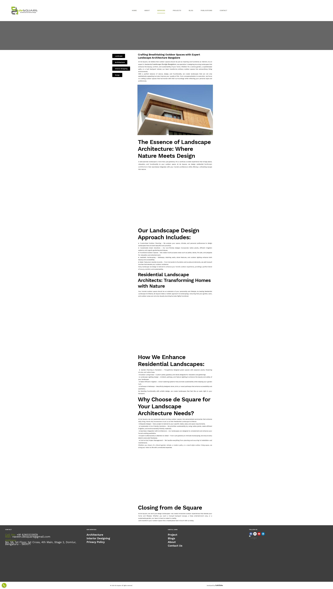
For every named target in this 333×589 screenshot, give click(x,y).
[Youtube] (259, 534)
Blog (191, 10)
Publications (206, 10)
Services (161, 10)
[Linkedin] (263, 534)
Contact (223, 10)
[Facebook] (251, 534)
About (147, 10)
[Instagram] (255, 534)
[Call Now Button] (4, 585)
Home (134, 10)
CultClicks (219, 585)
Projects (177, 10)
